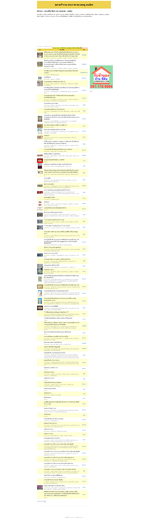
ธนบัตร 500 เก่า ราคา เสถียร (69, 459)
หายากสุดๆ (53, 221)
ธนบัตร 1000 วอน (72, 235)
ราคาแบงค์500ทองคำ (55, 262)
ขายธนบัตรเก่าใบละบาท (75, 425)
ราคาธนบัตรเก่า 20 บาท (55, 425)
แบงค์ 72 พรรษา (63, 384)
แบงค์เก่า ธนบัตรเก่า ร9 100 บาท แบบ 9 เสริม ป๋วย (61, 471)
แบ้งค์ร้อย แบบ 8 (71, 221)
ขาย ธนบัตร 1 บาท (75, 471)
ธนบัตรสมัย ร (49, 489)
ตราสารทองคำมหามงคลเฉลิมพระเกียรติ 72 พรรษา (57, 190)
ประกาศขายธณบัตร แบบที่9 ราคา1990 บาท (55, 125)
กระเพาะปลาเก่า (54, 58)
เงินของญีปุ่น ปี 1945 (49, 197)
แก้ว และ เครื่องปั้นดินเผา (62, 16)
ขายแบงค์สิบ (47, 178)
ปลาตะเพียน (46, 133)
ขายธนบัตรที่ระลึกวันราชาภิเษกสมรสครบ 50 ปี (56, 291)
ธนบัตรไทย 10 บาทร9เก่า (62, 99)
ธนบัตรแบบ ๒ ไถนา (49, 372)
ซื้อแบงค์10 (58, 180)
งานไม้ (44, 14)
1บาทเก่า (62, 435)
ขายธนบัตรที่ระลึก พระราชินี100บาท (53, 303)
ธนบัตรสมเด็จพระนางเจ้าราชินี (57, 111)
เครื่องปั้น (71, 14)
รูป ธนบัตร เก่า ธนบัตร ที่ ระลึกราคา (65, 244)
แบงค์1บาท (69, 287)
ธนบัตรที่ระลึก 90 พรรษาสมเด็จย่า (52, 382)
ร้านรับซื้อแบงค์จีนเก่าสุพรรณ (65, 91)
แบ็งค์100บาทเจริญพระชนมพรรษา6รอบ (59, 302)
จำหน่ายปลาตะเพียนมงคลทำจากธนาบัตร (55, 129)
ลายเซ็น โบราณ (54, 459)
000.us (60, 344)
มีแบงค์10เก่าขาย (47, 339)
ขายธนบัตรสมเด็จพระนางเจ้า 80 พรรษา (54, 109)
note (54, 344)
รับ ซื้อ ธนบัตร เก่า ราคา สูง (58, 187)
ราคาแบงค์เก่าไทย (72, 308)
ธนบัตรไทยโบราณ (62, 100)
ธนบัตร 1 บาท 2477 (68, 435)
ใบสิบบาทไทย (71, 481)
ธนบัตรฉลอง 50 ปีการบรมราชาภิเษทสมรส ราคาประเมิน (55, 357)
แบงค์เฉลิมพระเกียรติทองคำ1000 (57, 192)
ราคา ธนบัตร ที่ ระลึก (64, 121)
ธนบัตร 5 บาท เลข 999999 (51, 306)
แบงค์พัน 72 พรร (70, 384)
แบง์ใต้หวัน (58, 79)
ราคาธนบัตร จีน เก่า (67, 344)
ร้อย (58, 151)
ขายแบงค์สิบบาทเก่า (53, 483)
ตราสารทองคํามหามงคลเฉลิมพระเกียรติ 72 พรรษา (65, 193)
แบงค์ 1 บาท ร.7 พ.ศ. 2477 (51, 253)
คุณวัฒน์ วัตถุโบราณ (55, 326)
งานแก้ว (77, 14)
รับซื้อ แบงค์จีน (62, 155)
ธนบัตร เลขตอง (69, 441)
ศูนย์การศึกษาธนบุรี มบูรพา (64, 249)
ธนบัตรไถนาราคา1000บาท (56, 374)
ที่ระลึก (65, 151)
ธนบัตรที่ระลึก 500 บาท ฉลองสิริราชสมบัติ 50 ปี (68, 281)
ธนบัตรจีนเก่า (57, 83)
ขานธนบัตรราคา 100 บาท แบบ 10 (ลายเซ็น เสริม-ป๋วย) (58, 463)
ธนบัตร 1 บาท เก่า (48, 433)
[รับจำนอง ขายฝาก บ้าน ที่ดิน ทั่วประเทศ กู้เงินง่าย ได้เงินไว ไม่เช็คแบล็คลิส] (101, 88)
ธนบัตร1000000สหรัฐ (65, 348)
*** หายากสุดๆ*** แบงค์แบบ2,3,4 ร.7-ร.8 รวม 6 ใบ (57, 225)
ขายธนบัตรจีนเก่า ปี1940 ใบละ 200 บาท (54, 81)
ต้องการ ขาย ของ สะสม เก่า (65, 214)
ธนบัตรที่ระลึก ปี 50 (76, 287)
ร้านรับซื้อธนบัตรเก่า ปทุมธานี (70, 186)
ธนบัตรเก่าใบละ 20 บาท (50, 423)
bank (52, 344)
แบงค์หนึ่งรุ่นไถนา (53, 375)
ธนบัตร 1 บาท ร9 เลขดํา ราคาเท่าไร (59, 472)
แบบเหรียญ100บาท (52, 466)
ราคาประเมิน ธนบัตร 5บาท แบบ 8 (51, 288)
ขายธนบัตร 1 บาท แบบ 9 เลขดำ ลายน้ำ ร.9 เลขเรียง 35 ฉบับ (60, 469)
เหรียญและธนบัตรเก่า (69, 315)
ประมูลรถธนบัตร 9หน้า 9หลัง (63, 410)
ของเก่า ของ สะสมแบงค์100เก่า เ (57, 338)
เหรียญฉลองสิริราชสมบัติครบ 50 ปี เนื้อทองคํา (53, 282)
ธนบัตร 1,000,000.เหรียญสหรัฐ (52, 347)
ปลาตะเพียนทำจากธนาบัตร (72, 131)
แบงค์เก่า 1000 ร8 (62, 487)
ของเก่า (56, 137)
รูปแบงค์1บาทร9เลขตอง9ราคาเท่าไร (58, 441)
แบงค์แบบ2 (58, 227)
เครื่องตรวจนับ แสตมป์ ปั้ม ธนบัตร (57, 174)
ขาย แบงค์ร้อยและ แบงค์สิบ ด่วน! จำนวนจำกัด (56, 336)
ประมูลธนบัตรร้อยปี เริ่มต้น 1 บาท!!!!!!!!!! (54, 159)
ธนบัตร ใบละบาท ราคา (49, 426)
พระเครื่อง (39, 14)
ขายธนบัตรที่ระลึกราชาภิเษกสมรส (61, 294)
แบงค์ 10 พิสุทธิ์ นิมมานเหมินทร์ (50, 447)
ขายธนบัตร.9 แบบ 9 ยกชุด (51, 103)
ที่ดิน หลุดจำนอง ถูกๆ (55, 74)
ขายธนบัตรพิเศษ (71, 105)
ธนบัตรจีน (58, 271)
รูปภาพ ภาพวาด (60, 14)
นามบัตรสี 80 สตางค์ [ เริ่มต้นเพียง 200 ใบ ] (55, 208)
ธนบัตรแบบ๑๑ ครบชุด (50, 388)
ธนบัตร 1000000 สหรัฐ (55, 348)
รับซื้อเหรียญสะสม (47, 315)
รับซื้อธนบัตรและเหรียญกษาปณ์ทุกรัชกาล (59, 314)
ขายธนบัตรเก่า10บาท (63, 481)
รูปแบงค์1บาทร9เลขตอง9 (72, 472)
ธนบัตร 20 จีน (71, 83)
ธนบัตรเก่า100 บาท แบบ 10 (56, 446)
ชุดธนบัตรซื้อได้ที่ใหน (55, 121)
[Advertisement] (83, 29)
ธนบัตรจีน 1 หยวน (49, 269)
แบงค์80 (71, 111)
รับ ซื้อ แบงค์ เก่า (54, 145)
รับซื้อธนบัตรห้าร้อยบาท (63, 261)
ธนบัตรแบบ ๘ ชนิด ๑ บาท (51, 367)
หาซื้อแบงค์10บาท (54, 420)
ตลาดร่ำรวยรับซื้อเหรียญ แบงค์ (58, 315)
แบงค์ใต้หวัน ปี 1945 (55, 199)
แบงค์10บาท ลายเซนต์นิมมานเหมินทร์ (70, 446)
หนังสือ (70, 16)
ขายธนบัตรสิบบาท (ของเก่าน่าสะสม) (53, 418)
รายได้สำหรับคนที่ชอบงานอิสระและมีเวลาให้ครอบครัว (58, 318)
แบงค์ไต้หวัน (47, 77)
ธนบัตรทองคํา (51, 195)
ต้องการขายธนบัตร (49, 184)
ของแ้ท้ (66, 166)
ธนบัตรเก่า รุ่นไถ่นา (66, 374)
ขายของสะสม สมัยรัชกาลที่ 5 (51, 265)
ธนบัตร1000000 (47, 350)
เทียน (38, 16)
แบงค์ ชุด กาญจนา (54, 261)
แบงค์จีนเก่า (71, 271)
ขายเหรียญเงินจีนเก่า (55, 91)
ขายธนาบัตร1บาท (47, 472)
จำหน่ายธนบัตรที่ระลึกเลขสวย (60, 122)
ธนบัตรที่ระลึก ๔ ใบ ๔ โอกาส (51, 360)
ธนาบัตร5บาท (53, 431)
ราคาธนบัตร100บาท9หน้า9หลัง (60, 411)
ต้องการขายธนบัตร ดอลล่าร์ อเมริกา (53, 212)
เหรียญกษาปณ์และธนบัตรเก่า (73, 314)
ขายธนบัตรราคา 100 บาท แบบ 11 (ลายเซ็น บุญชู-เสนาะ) (59, 457)
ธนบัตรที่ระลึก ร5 (54, 244)
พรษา (55, 151)
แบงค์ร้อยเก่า (70, 204)
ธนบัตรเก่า (70, 58)
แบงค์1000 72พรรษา (55, 384)
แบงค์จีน (74, 155)
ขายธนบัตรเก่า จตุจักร (73, 145)
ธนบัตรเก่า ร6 (74, 137)
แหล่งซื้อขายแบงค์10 (68, 338)
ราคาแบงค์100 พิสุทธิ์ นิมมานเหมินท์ (64, 447)
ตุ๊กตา (96, 14)
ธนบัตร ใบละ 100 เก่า (58, 426)
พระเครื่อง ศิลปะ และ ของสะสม (55, 11)
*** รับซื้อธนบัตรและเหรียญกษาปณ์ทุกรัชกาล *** (56, 312)
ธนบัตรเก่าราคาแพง (48, 139)
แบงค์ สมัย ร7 (53, 255)
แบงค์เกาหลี (51, 237)
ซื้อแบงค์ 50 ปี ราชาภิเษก (56, 293)
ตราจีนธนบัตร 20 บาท (61, 477)
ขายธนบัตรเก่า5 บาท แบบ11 (71, 453)
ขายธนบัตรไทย (54, 99)
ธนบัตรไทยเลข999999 (56, 309)
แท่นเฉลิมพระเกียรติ (75, 303)
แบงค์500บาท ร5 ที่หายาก (71, 227)
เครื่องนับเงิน (67, 174)
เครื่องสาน (101, 14)
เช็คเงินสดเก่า (47, 397)
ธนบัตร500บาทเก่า (48, 461)
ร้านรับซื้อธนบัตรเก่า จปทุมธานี (57, 186)
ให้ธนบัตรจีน (53, 271)
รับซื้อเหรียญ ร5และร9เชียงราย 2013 (59, 461)
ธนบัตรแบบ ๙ (47, 393)
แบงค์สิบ (53, 339)
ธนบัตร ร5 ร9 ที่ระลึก (62, 287)
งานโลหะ (82, 14)
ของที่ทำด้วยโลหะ (89, 14)
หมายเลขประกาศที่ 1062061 (64, 137)
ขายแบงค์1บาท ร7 (73, 255)
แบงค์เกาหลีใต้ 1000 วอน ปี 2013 (57, 235)
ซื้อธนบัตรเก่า (67, 187)
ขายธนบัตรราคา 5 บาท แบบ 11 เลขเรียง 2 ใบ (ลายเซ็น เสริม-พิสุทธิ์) (62, 451)
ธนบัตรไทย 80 (57, 386)
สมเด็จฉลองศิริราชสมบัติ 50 (56, 279)
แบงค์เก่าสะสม (61, 145)
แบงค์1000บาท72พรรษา (49, 386)
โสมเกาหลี (75, 58)
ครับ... (70, 166)
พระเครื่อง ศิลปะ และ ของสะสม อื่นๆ (82, 16)
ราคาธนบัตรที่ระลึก (73, 121)
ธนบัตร (69, 11)
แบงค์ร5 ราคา (72, 267)
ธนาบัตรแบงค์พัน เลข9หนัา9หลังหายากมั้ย (59, 308)
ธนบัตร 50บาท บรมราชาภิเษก (73, 357)
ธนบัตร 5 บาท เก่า (48, 429)
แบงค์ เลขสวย (53, 477)
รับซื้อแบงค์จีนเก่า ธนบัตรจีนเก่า (52, 153)
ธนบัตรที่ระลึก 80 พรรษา (49, 122)
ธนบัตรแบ (53, 105)
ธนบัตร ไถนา (46, 375)
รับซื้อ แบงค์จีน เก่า (54, 155)
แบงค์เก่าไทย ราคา (65, 267)
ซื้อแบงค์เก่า (72, 410)
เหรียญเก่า (65, 58)
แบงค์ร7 (52, 267)
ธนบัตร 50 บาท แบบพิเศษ (56, 395)
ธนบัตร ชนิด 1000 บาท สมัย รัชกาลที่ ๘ (54, 485)
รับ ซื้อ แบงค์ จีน (68, 155)
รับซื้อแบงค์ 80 (66, 111)
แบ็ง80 (75, 111)
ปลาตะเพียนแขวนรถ (62, 131)
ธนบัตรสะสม (47, 414)
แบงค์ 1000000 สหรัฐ (74, 348)
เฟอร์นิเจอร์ (50, 14)
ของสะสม (52, 137)
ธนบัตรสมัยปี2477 (60, 255)
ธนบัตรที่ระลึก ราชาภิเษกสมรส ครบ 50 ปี (69, 293)
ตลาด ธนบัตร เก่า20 (65, 425)
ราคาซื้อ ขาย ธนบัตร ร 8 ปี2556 (59, 489)
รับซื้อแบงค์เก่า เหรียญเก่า (49, 146)
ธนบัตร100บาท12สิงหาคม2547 (72, 362)
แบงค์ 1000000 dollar (55, 350)
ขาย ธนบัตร (56, 106)
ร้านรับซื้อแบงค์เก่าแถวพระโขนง (58, 328)
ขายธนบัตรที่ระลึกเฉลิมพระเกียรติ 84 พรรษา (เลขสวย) (58, 149)
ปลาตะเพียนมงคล (54, 131)
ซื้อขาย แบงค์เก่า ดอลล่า (63, 215)
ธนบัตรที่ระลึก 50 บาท (53, 281)
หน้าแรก (40, 11)
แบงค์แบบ (58, 221)
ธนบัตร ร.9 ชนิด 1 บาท (50, 408)
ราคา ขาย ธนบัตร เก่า (66, 303)
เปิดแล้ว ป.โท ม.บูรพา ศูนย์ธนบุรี (52, 247)
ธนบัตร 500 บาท (72, 261)
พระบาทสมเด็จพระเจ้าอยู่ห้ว (59, 166)
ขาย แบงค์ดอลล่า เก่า (55, 214)
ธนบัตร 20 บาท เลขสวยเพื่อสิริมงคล (53, 475)
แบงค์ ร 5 (63, 227)
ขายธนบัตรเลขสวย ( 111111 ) (52, 438)
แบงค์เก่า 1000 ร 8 (54, 487)
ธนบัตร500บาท (47, 262)
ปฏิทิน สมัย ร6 (57, 267)
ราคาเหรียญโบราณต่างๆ (64, 326)
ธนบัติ (52, 166)
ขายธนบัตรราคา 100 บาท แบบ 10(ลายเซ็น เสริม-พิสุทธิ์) (58, 444)
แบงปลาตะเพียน (52, 133)
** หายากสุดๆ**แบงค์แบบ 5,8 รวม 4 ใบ (54, 219)
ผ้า (54, 14)
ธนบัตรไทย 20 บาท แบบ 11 (49, 455)
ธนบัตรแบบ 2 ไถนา (75, 374)
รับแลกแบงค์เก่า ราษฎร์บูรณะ (61, 204)
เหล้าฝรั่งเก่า (60, 58)
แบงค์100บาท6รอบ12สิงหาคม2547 (58, 362)
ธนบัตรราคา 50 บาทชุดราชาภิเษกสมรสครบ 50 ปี (68, 356)
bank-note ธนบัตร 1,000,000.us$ (53, 342)
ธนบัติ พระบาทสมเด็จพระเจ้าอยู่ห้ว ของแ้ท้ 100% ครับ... (58, 164)
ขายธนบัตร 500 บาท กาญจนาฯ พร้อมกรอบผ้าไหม (57, 259)
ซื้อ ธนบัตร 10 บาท (54, 481)
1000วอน (67, 235)
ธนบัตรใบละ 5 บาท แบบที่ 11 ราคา (58, 453)
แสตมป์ (107, 14)
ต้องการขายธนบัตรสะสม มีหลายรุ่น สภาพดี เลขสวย (57, 332)
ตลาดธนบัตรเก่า (54, 410)
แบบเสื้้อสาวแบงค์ (64, 221)
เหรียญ (66, 14)
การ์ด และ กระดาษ (50, 16)
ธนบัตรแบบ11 (60, 459)
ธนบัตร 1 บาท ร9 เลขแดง (53, 205)
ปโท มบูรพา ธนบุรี (54, 249)
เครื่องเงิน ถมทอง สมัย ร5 (53, 181)
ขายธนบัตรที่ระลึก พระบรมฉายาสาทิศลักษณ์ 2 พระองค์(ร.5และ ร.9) (61, 285)
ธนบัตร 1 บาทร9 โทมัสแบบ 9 (52, 100)
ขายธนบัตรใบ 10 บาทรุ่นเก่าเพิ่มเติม (53, 479)
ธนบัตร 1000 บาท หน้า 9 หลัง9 (61, 105)
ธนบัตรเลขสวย (73, 440)
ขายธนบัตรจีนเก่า (63, 83)
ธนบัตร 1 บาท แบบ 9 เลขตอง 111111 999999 (60, 440)
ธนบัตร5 (49, 309)
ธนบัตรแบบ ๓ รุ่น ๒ (49, 378)
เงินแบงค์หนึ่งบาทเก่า (55, 435)
